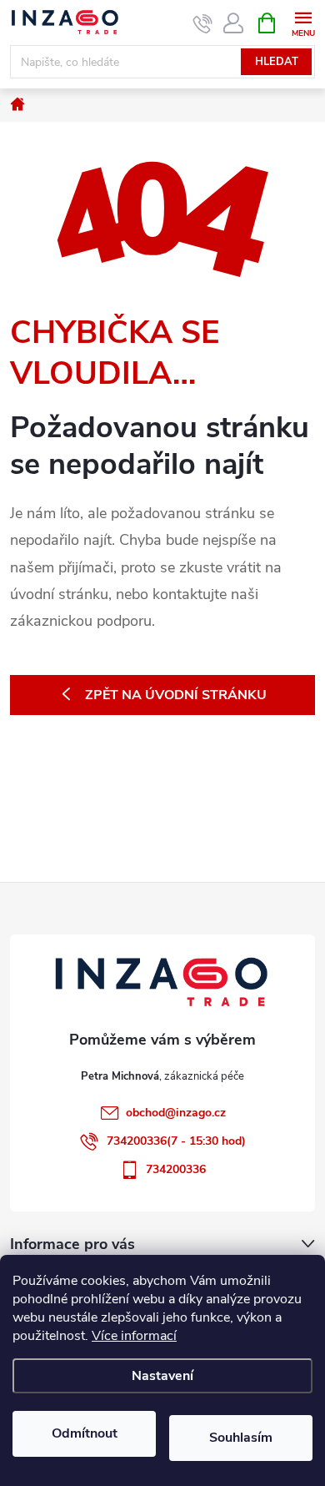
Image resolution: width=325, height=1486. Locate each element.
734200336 (176, 1169)
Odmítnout (85, 1433)
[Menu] (303, 22)
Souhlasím (240, 1437)
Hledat (276, 61)
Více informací (134, 1336)
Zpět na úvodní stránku (176, 695)
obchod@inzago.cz (176, 1113)
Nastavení (162, 1376)
